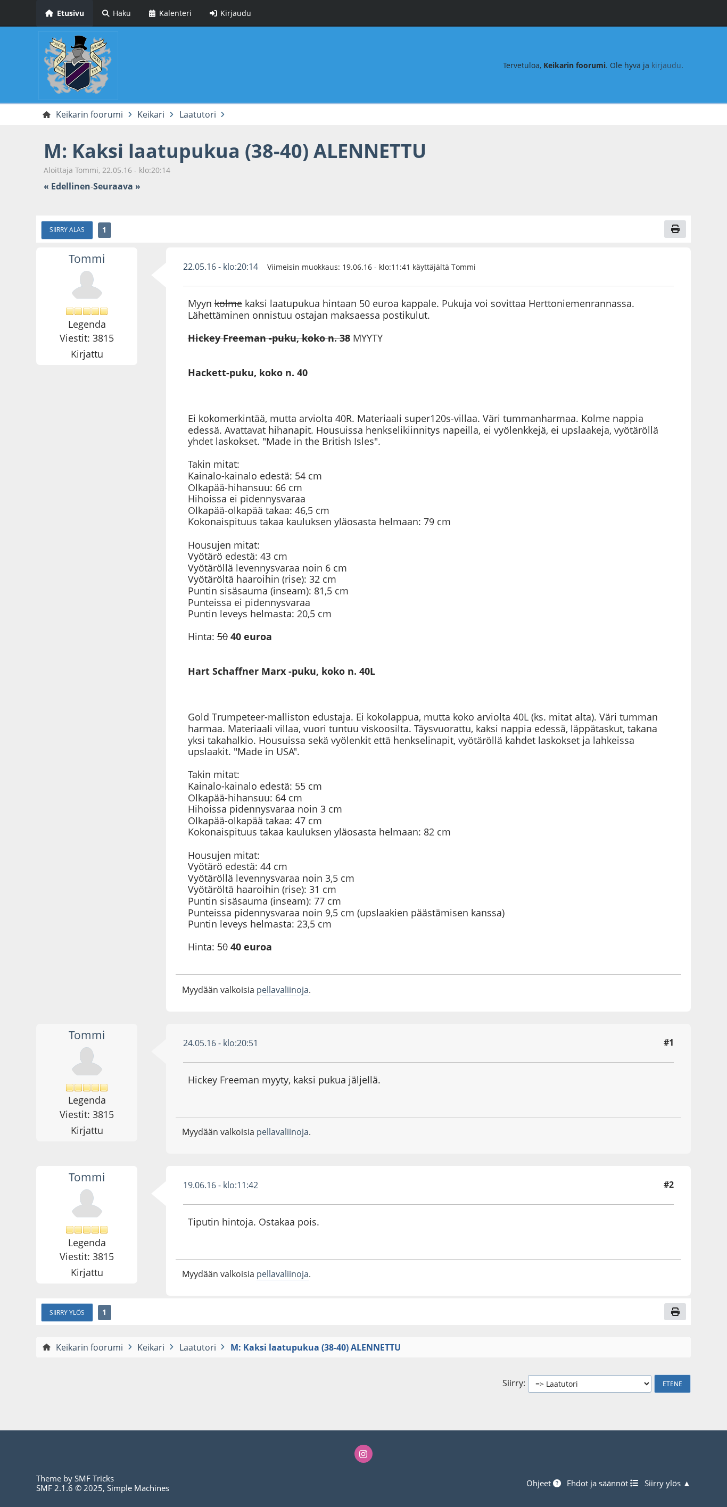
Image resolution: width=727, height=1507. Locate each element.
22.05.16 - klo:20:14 (220, 266)
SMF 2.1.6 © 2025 (69, 1488)
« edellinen (67, 186)
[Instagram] (363, 1454)
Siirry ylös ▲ (668, 1483)
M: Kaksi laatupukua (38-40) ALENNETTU (235, 151)
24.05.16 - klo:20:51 (220, 1043)
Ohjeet (539, 1483)
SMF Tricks (94, 1478)
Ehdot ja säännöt (598, 1483)
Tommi (87, 258)
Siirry (512, 1383)
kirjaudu (666, 65)
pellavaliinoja (283, 990)
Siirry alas (67, 229)
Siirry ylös (67, 1312)
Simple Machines (138, 1488)
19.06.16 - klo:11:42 (220, 1185)
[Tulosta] (674, 228)
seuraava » (117, 186)
